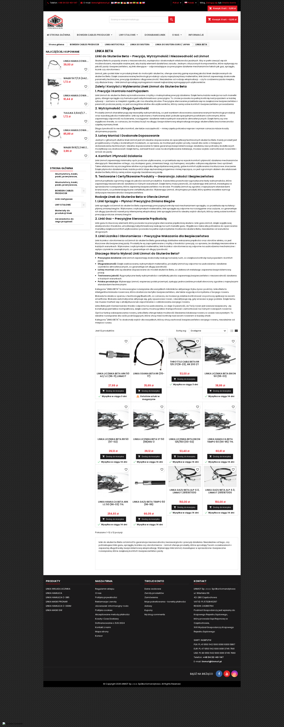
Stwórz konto (229, 2)
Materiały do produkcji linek (63, 212)
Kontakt (200, 581)
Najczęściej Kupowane (62, 52)
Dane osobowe (152, 588)
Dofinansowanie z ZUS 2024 (110, 623)
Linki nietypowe (63, 199)
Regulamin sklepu (104, 588)
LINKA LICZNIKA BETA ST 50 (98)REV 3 (148, 440)
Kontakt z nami (103, 627)
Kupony (148, 610)
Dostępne (209, 331)
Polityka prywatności (106, 597)
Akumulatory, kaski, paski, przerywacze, (66, 175)
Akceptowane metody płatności (112, 614)
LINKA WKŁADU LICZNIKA (58, 588)
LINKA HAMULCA (54, 593)
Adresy (148, 605)
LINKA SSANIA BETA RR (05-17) (148, 375)
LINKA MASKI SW (54, 610)
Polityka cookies (103, 610)
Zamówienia (151, 597)
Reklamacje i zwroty (106, 601)
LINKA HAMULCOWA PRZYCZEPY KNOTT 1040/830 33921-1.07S (76, 130)
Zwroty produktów (154, 593)
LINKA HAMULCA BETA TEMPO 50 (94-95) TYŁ (220, 440)
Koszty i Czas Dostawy (107, 618)
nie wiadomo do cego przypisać (64, 220)
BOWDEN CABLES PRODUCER (64, 192)
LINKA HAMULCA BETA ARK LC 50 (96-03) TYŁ (113, 503)
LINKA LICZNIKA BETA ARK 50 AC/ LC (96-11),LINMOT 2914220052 (113, 376)
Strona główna (61, 168)
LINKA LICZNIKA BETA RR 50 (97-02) (113, 440)
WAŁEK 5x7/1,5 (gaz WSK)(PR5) (76, 78)
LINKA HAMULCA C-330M (58, 605)
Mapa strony (101, 631)
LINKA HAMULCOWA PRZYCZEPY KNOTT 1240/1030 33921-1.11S (76, 95)
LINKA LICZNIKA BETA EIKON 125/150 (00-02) (184, 440)
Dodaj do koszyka (113, 390)
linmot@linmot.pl (100, 2)
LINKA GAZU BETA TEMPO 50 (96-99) (149, 503)
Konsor (99, 635)
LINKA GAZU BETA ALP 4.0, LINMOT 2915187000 (185, 491)
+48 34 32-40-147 (67, 2)
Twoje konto (154, 581)
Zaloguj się (211, 2)
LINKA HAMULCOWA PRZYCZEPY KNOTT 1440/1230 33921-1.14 (76, 61)
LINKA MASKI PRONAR (57, 601)
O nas (98, 593)
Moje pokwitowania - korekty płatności (165, 601)
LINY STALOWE (63, 204)
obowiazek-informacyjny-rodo (112, 605)
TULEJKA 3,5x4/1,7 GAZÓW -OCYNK (76, 113)
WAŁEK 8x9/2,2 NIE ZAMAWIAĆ (76, 147)
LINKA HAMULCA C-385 (57, 597)
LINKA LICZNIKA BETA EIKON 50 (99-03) (220, 375)
